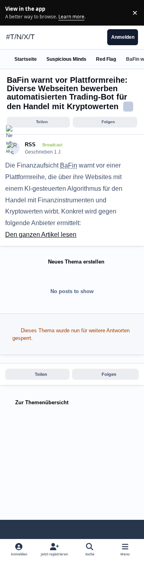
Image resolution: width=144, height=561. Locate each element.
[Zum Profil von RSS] (13, 148)
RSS (30, 145)
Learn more (14, 12)
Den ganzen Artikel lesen (40, 234)
